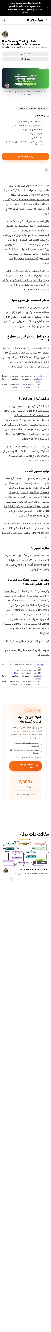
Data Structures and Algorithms (33, 108)
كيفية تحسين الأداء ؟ (34, 133)
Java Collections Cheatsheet (32, 869)
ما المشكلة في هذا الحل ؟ (32, 129)
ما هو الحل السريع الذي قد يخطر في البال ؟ (26, 125)
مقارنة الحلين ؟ (36, 137)
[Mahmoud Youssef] (5, 34)
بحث (28, 20)
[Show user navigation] (4, 20)
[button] (46, 375)
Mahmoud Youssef (13, 47)
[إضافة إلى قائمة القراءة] (46, 170)
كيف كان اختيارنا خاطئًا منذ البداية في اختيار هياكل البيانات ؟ (23, 143)
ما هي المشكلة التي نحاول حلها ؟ (29, 121)
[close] (48, 8)
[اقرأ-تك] (37, 20)
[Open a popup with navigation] (46, 20)
